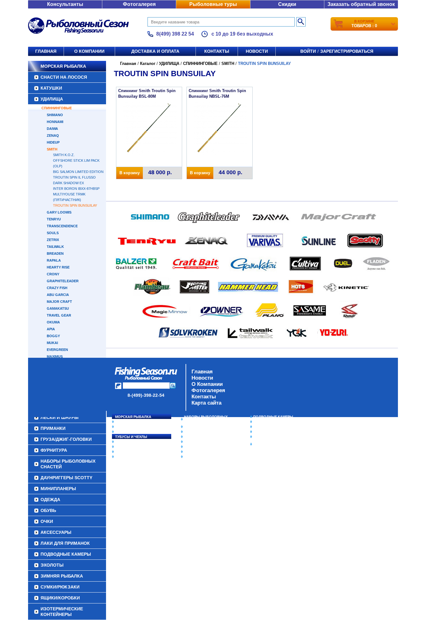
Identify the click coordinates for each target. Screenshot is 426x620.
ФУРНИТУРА (125, 457)
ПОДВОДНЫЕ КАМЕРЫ (273, 417)
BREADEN (55, 253)
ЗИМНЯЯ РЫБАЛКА (270, 427)
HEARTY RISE (58, 267)
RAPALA (54, 260)
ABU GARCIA (58, 295)
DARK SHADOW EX (68, 183)
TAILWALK (55, 246)
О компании (89, 51)
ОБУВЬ (190, 442)
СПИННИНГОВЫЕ (56, 108)
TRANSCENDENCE (62, 226)
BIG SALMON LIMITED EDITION (78, 172)
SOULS (53, 233)
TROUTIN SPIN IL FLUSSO (74, 177)
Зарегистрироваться (346, 51)
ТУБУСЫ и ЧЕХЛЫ (131, 437)
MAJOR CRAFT (59, 301)
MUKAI (52, 343)
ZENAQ (53, 135)
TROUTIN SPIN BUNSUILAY (75, 205)
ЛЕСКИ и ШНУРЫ (130, 442)
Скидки (287, 4)
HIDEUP (53, 142)
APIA (51, 329)
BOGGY (53, 336)
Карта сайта (206, 403)
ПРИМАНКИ (125, 447)
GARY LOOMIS (59, 212)
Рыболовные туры (213, 4)
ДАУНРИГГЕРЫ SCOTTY (204, 427)
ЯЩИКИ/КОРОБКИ (268, 437)
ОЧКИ (189, 447)
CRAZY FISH (57, 288)
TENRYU (54, 219)
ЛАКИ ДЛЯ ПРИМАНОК (203, 457)
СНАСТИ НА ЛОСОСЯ (64, 77)
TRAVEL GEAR (59, 315)
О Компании (207, 384)
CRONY (53, 274)
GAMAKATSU (58, 308)
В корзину (129, 172)
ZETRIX (53, 240)
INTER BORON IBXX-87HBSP (76, 188)
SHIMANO (55, 115)
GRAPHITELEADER (63, 281)
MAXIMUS (55, 356)
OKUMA (53, 322)
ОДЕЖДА (192, 437)
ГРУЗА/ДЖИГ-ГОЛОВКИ (135, 452)
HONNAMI (55, 122)
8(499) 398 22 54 (175, 34)
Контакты (216, 51)
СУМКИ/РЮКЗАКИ (268, 432)
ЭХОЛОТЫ (262, 422)
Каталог (147, 63)
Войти (308, 51)
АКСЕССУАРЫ (196, 452)
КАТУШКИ (51, 88)
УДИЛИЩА (52, 98)
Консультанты (65, 4)
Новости (257, 51)
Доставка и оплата (155, 51)
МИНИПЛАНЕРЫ (198, 432)
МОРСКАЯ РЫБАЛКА (63, 66)
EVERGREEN (57, 350)
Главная (45, 51)
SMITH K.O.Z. (64, 155)
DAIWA (52, 128)
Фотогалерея (139, 4)
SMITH (52, 149)
